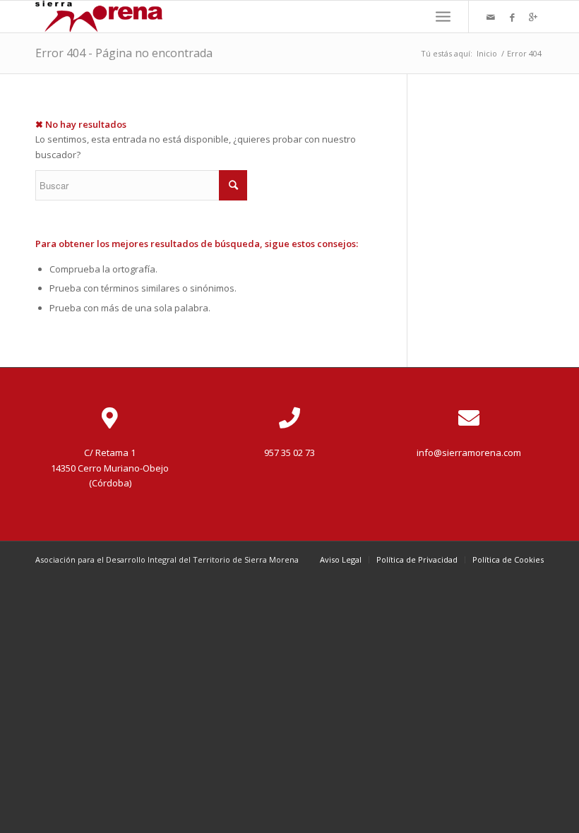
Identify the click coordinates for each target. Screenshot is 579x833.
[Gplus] (533, 17)
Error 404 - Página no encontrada (124, 53)
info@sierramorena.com (469, 452)
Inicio (487, 53)
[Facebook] (512, 17)
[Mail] (490, 17)
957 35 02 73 (289, 452)
